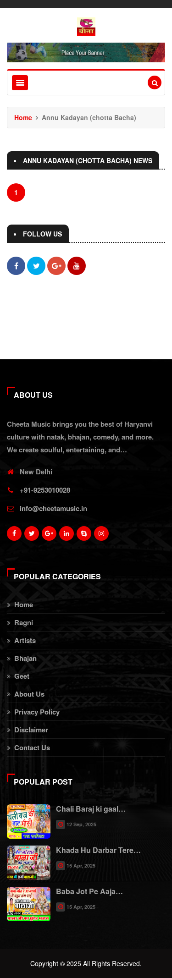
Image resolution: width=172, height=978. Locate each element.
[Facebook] (14, 535)
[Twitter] (31, 535)
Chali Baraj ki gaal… (91, 808)
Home (23, 117)
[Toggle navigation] (20, 82)
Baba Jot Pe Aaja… (89, 891)
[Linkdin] (66, 535)
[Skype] (84, 535)
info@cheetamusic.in (53, 508)
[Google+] (49, 535)
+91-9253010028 (45, 490)
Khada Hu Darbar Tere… (98, 850)
